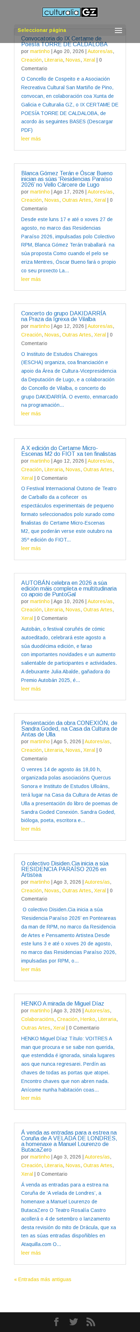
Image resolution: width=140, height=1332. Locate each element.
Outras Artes (76, 200)
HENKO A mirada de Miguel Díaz (62, 1004)
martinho (40, 51)
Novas (73, 60)
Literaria (54, 60)
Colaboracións (37, 1019)
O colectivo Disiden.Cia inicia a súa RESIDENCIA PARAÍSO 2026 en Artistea (64, 869)
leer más (31, 139)
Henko (87, 1019)
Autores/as (100, 51)
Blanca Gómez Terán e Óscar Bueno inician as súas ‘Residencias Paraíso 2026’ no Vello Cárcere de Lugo (67, 179)
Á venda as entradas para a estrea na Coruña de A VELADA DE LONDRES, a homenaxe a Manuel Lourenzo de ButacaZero (69, 1141)
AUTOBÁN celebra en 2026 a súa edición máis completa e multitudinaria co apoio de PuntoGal (69, 588)
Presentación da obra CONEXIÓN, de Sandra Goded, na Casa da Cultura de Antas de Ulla (69, 728)
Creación (31, 60)
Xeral (89, 60)
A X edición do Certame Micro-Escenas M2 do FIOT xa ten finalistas (68, 451)
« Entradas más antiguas (42, 1279)
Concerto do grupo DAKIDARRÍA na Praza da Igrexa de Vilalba (63, 316)
